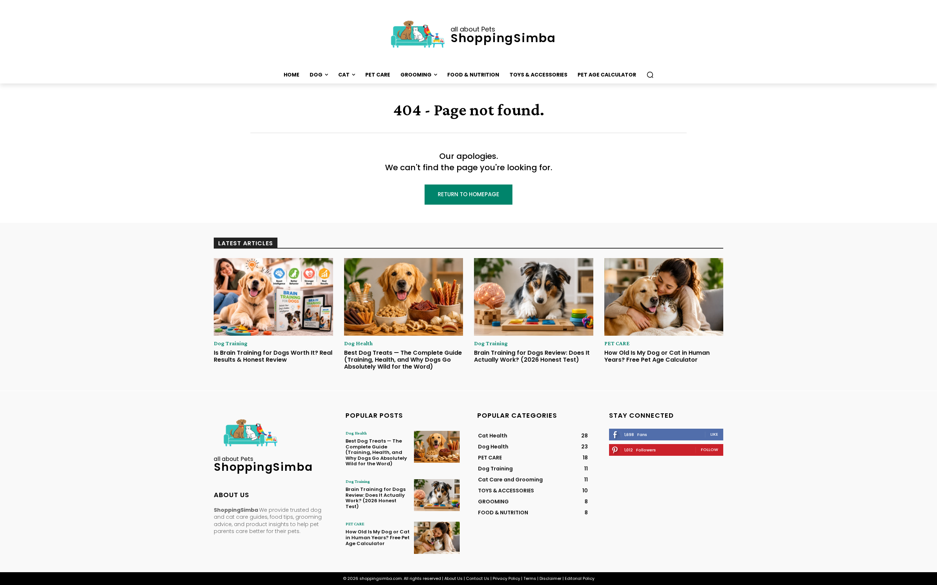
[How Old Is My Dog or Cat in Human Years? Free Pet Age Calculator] (664, 297)
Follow (709, 449)
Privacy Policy (506, 578)
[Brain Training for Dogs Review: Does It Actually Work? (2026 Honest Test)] (533, 297)
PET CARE (617, 343)
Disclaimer (550, 578)
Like (714, 434)
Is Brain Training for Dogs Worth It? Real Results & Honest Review (273, 356)
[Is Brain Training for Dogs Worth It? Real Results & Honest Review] (273, 297)
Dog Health (358, 343)
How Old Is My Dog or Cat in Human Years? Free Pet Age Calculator (657, 356)
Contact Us (477, 578)
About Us (453, 578)
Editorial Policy (579, 578)
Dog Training (230, 343)
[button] (650, 74)
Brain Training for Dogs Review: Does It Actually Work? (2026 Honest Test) (532, 356)
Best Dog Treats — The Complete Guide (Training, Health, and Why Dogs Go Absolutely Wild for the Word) (403, 360)
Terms (529, 578)
